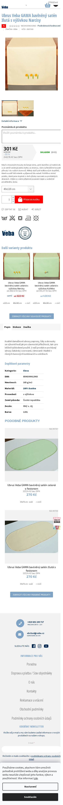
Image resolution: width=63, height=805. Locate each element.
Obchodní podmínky (31, 709)
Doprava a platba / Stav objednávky (31, 673)
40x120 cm (5, 303)
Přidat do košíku (31, 199)
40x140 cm (17, 303)
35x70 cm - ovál (26, 502)
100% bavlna (29, 388)
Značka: (11, 29)
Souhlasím (30, 797)
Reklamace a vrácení (31, 700)
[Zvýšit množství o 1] (13, 197)
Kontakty (31, 691)
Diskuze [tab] (17, 327)
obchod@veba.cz (35, 634)
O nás (31, 682)
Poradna (31, 664)
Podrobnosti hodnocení (49, 25)
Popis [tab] (7, 327)
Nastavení (30, 786)
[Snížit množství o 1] (13, 201)
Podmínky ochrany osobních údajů (31, 718)
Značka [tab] (27, 327)
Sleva (26, 370)
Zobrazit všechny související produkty (31, 316)
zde (36, 778)
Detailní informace (10, 121)
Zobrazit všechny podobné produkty (31, 594)
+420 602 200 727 (35, 623)
